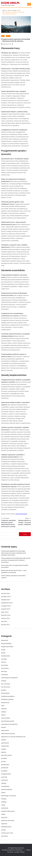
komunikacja (5, 693)
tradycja (4, 799)
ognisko (3, 740)
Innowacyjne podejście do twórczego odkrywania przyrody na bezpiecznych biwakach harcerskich (13, 553)
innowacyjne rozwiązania (9, 677)
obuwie (3, 727)
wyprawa (4, 817)
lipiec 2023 (4, 612)
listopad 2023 (5, 599)
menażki (4, 708)
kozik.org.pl (10, 3)
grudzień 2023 (6, 596)
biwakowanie (5, 656)
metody (3, 712)
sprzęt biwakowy (6, 789)
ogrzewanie (5, 743)
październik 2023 (7, 603)
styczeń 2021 (5, 624)
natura (3, 715)
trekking (3, 802)
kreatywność (5, 702)
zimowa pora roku (7, 833)
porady (3, 761)
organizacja (5, 746)
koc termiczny (5, 687)
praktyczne (4, 767)
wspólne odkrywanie (8, 811)
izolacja (3, 680)
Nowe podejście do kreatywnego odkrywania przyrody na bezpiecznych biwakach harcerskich (15, 560)
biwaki (3, 653)
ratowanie (4, 780)
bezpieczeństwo (6, 643)
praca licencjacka (21, 514)
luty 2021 (4, 621)
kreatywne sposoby (7, 699)
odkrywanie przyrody (8, 733)
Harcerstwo (5, 668)
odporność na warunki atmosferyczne (13, 736)
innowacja (4, 674)
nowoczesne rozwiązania (9, 724)
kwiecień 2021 (6, 615)
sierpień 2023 (5, 609)
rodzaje (3, 783)
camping (4, 659)
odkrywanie (5, 730)
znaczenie (4, 836)
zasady (3, 830)
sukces (8, 36)
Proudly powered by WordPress (12, 850)
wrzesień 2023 (6, 606)
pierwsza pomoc (6, 755)
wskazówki (4, 808)
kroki (3, 36)
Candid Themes (19, 852)
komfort (3, 690)
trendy (3, 805)
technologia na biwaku (8, 795)
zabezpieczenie (6, 826)
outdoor (3, 749)
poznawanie (5, 764)
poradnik (4, 758)
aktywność (4, 640)
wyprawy (4, 823)
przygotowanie (6, 774)
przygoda (4, 771)
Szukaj (25, 534)
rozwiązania (5, 786)
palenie (3, 752)
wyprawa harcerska (7, 820)
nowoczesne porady (7, 721)
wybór (3, 814)
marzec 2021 (5, 618)
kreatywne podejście (8, 696)
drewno (3, 662)
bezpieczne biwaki (7, 646)
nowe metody (5, 718)
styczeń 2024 (5, 593)
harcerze (4, 671)
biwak (3, 649)
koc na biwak (5, 684)
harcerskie (4, 665)
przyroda (4, 777)
